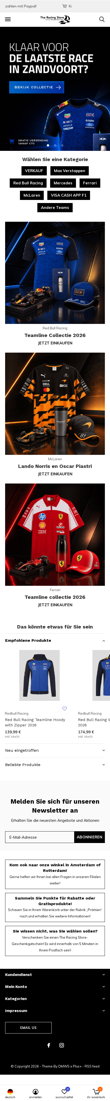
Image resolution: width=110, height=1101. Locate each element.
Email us (28, 1028)
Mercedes (63, 183)
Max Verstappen (69, 170)
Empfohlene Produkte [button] (28, 640)
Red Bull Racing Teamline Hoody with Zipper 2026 (35, 722)
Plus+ (77, 1066)
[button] (7, 19)
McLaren (32, 195)
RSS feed (92, 1066)
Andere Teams (55, 207)
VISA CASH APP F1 (68, 195)
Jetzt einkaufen (55, 343)
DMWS (64, 1066)
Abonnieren (90, 837)
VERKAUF (34, 170)
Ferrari (90, 183)
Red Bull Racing (28, 183)
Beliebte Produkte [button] (22, 764)
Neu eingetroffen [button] (22, 750)
